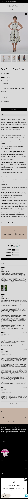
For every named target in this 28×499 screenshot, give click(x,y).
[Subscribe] (24, 493)
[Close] (26, 480)
